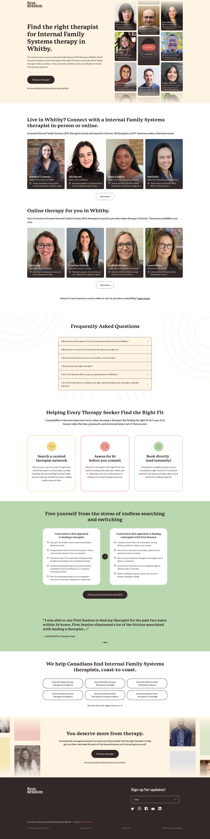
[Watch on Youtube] (153, 808)
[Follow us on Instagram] (139, 808)
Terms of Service (85, 828)
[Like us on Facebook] (146, 808)
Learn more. (143, 298)
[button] (103, 642)
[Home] (40, 790)
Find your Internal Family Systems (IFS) (105, 594)
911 (72, 822)
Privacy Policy (126, 828)
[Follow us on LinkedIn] (159, 808)
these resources (85, 822)
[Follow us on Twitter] (132, 808)
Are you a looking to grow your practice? (48, 88)
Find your (41, 80)
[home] (34, 4)
